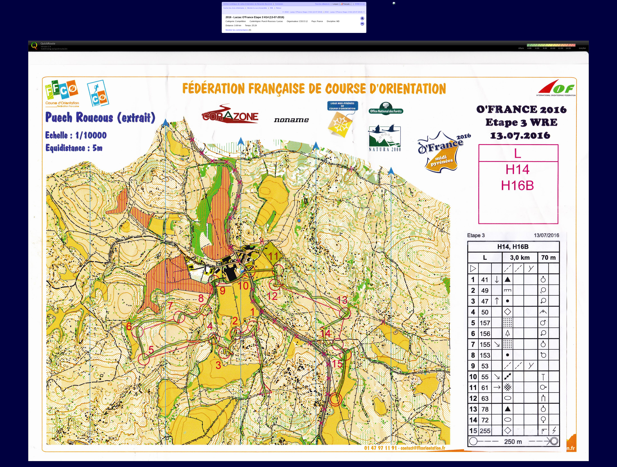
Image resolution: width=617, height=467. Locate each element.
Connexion (279, 4)
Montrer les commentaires (237, 30)
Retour (278, 8)
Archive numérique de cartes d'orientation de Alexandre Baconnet (247, 4)
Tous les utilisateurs (322, 4)
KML (271, 8)
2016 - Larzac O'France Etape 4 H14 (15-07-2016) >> (345, 12)
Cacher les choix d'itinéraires (233, 8)
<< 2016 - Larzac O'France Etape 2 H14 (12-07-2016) (302, 12)
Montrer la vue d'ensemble (257, 8)
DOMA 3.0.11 (360, 4)
